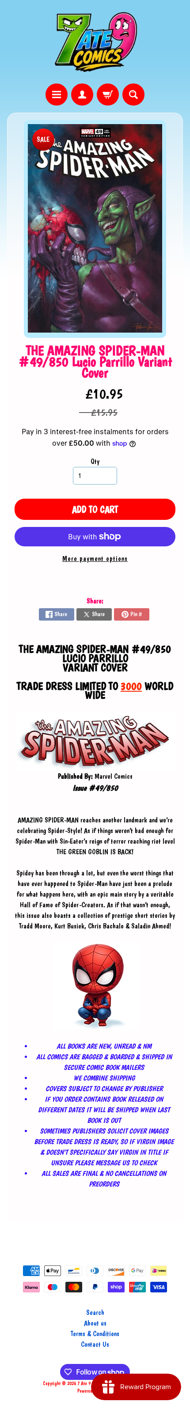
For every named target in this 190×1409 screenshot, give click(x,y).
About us (95, 1323)
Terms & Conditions (95, 1333)
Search (95, 1312)
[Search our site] (133, 94)
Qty (95, 461)
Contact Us (95, 1344)
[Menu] (57, 94)
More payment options (95, 558)
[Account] (82, 94)
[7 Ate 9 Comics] (95, 41)
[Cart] (108, 94)
